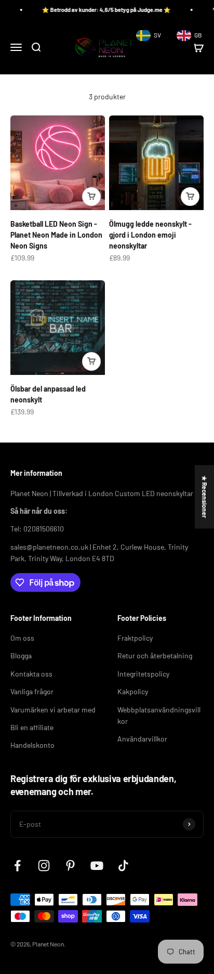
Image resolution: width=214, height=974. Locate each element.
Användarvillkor (142, 738)
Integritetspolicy (143, 673)
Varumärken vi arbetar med (53, 709)
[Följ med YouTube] (97, 866)
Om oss (22, 637)
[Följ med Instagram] (44, 866)
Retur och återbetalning (154, 655)
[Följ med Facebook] (17, 866)
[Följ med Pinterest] (70, 866)
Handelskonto (32, 745)
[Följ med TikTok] (123, 866)
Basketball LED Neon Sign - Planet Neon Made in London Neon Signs (56, 234)
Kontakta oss (31, 673)
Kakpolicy (132, 691)
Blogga (21, 655)
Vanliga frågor (32, 691)
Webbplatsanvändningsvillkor (158, 715)
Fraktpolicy (135, 637)
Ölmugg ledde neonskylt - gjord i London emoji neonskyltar (150, 234)
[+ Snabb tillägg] (91, 196)
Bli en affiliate (32, 727)
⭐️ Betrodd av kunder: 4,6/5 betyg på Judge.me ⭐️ (99, 9)
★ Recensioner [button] (204, 496)
